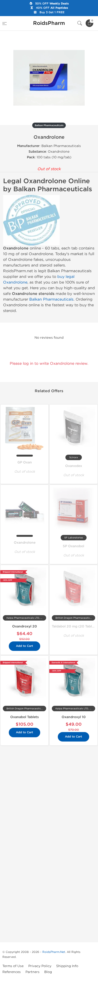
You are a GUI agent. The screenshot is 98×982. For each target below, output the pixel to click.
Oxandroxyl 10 (74, 717)
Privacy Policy (39, 966)
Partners (32, 972)
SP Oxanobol (73, 546)
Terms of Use (13, 966)
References (11, 972)
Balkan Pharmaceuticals (51, 299)
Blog (48, 972)
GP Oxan (24, 462)
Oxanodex (73, 466)
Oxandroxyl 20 (24, 626)
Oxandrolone (24, 543)
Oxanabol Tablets (24, 717)
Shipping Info (67, 966)
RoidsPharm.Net (53, 952)
